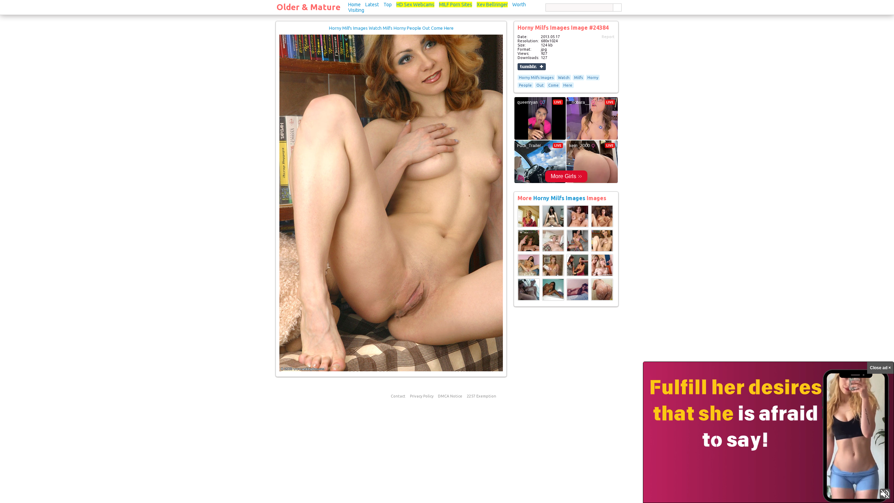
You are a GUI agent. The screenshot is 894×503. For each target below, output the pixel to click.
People (525, 85)
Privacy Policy (421, 396)
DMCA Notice (450, 396)
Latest (372, 4)
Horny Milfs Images (536, 77)
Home (354, 4)
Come (553, 85)
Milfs (578, 77)
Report (608, 37)
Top (387, 4)
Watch (564, 77)
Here (567, 85)
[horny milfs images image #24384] (391, 370)
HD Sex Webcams (415, 4)
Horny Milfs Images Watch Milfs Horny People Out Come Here (391, 27)
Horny (592, 77)
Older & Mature (308, 7)
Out (540, 85)
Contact (398, 396)
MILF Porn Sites (455, 4)
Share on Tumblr (532, 66)
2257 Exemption (481, 396)
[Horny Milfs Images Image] (529, 226)
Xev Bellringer (492, 4)
